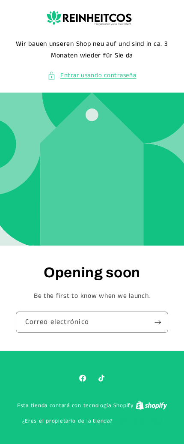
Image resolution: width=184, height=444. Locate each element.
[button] (91, 75)
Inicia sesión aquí (138, 421)
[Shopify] (151, 406)
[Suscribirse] (158, 322)
